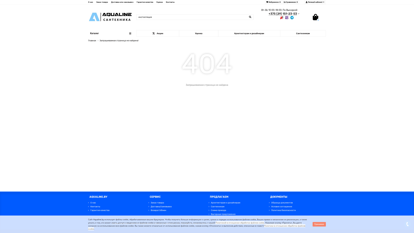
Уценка (159, 2)
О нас (90, 2)
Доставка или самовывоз (122, 2)
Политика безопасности (283, 210)
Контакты (170, 2)
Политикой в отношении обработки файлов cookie (240, 222)
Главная (92, 40)
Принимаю (319, 224)
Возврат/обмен (158, 210)
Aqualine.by (98, 219)
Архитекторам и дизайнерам (249, 33)
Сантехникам (303, 33)
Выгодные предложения (223, 214)
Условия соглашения (281, 206)
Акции (160, 33)
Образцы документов (282, 202)
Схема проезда (218, 210)
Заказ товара (102, 2)
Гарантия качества (145, 2)
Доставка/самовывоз (161, 206)
